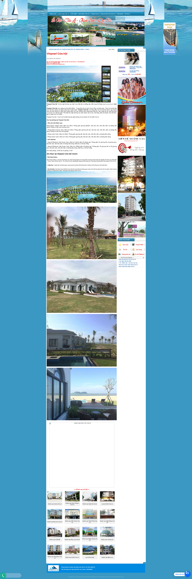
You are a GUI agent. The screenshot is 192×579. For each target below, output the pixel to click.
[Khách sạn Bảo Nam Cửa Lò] (132, 221)
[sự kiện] (132, 104)
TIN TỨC (127, 14)
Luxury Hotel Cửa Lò (107, 504)
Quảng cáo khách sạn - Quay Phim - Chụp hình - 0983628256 (136, 67)
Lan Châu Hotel (90, 557)
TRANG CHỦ (52, 14)
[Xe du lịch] (132, 155)
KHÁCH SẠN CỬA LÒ (63, 14)
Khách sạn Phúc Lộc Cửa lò (72, 539)
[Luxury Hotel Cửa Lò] (132, 192)
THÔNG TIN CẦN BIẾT (124, 239)
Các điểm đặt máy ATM (125, 261)
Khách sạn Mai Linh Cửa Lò (54, 521)
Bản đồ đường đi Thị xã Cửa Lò (127, 259)
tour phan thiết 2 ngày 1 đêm (103, 576)
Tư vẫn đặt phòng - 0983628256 (135, 71)
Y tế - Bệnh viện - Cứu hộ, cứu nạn (128, 262)
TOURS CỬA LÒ (95, 14)
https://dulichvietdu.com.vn (117, 576)
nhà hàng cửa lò (80, 576)
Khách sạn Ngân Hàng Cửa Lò (89, 539)
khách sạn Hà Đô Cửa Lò (72, 557)
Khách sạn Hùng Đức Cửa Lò (55, 557)
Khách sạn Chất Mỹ (55, 539)
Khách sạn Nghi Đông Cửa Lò (107, 521)
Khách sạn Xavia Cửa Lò (55, 504)
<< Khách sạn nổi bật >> (81, 489)
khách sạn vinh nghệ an (90, 576)
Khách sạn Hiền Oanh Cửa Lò (72, 521)
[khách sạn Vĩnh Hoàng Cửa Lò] (132, 237)
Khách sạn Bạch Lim (107, 557)
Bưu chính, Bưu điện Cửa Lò (126, 266)
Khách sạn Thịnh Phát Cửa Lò (89, 521)
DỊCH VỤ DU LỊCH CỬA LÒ (108, 14)
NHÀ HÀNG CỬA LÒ (83, 14)
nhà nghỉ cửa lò (72, 576)
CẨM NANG (120, 14)
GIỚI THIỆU (74, 14)
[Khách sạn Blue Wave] (132, 136)
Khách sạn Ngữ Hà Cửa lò (90, 504)
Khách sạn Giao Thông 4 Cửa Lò (72, 504)
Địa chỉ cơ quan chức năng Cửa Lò (128, 264)
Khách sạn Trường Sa (107, 539)
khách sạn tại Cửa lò (108, 104)
